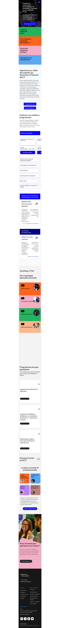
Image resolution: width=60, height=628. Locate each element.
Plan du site (36, 625)
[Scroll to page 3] (31, 25)
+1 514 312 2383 (23, 580)
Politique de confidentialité (26, 625)
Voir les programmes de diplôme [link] (30, 223)
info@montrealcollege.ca (25, 581)
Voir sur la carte (25, 614)
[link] (27, 152)
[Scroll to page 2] (30, 25)
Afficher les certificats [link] (33, 256)
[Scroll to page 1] (28, 25)
